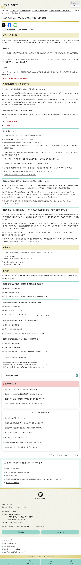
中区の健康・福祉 (11, 475)
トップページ (14, 11)
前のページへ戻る (56, 455)
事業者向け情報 (25, 11)
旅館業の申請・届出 (12, 468)
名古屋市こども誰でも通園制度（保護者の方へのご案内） (23, 428)
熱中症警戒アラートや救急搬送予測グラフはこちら (21, 447)
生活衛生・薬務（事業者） (39, 11)
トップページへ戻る (72, 455)
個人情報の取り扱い (10, 546)
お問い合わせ (60, 532)
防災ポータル (75, 5)
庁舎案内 (21, 532)
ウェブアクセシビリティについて (14, 552)
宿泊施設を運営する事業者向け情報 (18, 472)
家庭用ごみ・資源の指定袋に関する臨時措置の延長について (25, 399)
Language (71, 563)
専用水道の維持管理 (12, 482)
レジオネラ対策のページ (15, 262)
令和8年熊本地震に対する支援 (15, 418)
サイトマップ (8, 540)
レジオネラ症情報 (9, 256)
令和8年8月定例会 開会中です (15, 437)
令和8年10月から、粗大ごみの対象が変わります (21, 389)
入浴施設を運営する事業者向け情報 (60, 11)
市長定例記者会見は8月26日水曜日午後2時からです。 (23, 442)
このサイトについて (10, 543)
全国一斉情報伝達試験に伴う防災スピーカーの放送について (25, 403)
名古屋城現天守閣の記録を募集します (17, 432)
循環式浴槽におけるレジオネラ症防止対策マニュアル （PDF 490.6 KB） (28, 171)
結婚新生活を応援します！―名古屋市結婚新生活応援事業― (25, 423)
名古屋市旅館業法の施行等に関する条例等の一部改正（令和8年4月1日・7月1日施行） (34, 479)
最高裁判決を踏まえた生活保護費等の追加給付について (23, 394)
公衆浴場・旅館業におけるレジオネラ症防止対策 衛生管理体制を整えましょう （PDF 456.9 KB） (37, 168)
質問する (50, 563)
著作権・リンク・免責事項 (12, 549)
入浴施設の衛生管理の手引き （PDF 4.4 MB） (20, 174)
